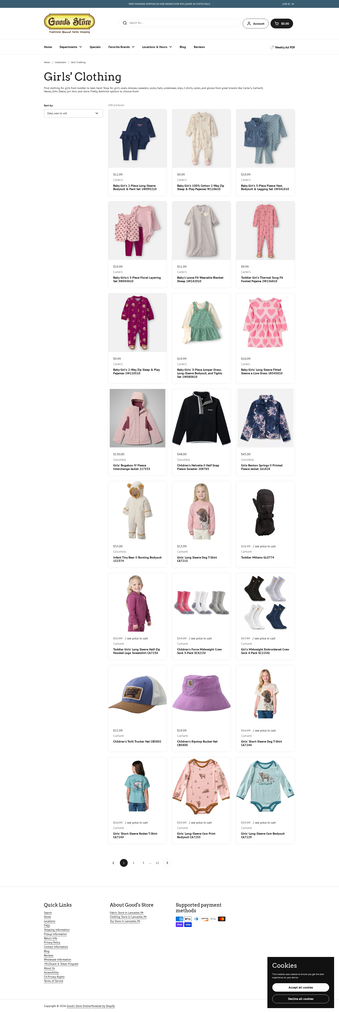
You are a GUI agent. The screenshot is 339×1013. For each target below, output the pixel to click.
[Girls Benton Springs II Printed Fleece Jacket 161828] (265, 418)
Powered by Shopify (103, 1006)
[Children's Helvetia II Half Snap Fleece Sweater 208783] (201, 418)
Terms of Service (53, 981)
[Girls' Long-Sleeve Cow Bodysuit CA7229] (265, 786)
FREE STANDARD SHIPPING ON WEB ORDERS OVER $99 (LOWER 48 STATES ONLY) (169, 4)
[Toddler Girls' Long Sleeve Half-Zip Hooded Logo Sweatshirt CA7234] (137, 602)
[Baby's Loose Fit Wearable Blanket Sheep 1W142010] (201, 230)
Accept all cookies (301, 987)
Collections (60, 62)
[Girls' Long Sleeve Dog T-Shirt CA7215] (201, 510)
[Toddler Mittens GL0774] (265, 510)
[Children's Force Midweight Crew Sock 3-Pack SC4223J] (201, 602)
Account (258, 23)
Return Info (50, 938)
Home (47, 62)
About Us (49, 968)
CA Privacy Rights (54, 977)
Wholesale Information (57, 959)
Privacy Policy (52, 942)
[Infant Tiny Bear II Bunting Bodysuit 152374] (137, 510)
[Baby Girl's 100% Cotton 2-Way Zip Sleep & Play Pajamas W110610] (201, 138)
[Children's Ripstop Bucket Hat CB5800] (201, 694)
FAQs (47, 925)
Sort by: (48, 105)
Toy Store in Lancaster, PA (125, 921)
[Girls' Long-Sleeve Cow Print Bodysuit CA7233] (201, 786)
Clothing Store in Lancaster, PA (128, 917)
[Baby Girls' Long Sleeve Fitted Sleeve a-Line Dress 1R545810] (265, 322)
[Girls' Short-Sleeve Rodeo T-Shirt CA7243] (137, 786)
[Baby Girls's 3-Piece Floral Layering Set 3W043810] (137, 230)
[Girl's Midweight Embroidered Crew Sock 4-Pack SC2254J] (265, 602)
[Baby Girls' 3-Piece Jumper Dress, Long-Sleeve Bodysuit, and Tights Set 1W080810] (201, 322)
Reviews (48, 955)
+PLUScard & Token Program (61, 964)
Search (48, 912)
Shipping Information (57, 929)
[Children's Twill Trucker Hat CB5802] (137, 694)
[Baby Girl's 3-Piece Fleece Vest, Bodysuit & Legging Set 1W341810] (265, 138)
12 (158, 863)
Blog (46, 951)
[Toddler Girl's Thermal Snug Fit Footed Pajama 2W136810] (265, 230)
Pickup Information (55, 934)
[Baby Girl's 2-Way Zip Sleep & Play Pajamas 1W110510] (137, 322)
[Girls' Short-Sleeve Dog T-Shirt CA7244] (265, 694)
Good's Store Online (79, 1006)
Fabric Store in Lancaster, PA (126, 912)
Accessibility (51, 972)
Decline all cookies (300, 999)
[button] (282, 23)
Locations (49, 921)
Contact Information (56, 947)
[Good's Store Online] (69, 23)
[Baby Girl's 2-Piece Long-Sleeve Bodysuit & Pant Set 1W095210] (137, 138)
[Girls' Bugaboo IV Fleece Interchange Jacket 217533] (137, 418)
